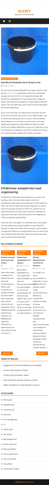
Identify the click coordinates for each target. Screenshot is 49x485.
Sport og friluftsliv (10, 459)
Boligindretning (9, 405)
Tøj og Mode (8, 464)
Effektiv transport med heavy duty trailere (8, 260)
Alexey (24, 11)
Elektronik (7, 415)
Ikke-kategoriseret (10, 439)
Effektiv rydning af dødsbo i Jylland (16, 375)
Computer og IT (9, 410)
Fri (4, 424)
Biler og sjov (8, 400)
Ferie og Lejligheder (10, 419)
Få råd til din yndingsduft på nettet (43, 353)
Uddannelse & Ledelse (11, 469)
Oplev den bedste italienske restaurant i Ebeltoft (21, 380)
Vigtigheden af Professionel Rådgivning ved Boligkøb (22, 365)
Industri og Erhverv (9, 78)
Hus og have (8, 434)
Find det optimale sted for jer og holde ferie (8, 353)
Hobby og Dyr (8, 429)
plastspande (11, 93)
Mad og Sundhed (10, 449)
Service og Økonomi (11, 454)
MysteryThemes (28, 482)
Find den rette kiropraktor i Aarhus (16, 370)
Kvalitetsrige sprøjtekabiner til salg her (24, 260)
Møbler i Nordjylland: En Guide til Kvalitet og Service (22, 385)
